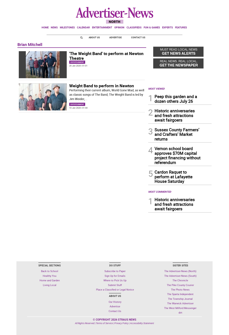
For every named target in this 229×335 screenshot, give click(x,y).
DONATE (203, 4)
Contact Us (138, 37)
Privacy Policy (121, 323)
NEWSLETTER (184, 4)
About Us (94, 37)
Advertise (115, 37)
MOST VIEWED (156, 88)
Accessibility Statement (142, 323)
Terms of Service (104, 323)
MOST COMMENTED (159, 191)
